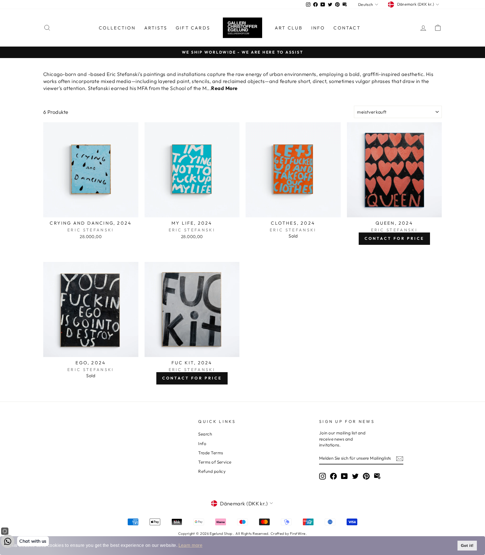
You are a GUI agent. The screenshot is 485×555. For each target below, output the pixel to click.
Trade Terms (210, 452)
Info (318, 28)
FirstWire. (298, 533)
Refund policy (212, 471)
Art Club (289, 28)
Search (205, 434)
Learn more (191, 545)
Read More (224, 88)
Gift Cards (193, 28)
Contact (346, 28)
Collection (117, 28)
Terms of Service (214, 462)
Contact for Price (394, 238)
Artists (155, 28)
